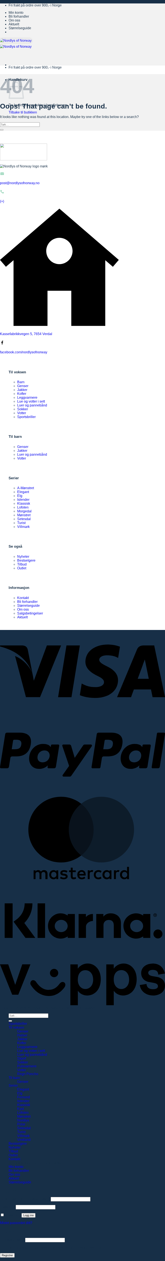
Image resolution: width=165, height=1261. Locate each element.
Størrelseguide (20, 28)
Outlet (21, 568)
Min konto (16, 12)
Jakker (22, 390)
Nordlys (23, 1120)
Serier (13, 1085)
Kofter (21, 393)
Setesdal (24, 519)
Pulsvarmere (27, 1066)
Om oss (14, 20)
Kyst (20, 1109)
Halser (22, 1035)
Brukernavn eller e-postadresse (25, 1199)
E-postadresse (12, 1240)
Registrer (7, 1255)
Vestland (24, 1139)
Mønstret (24, 515)
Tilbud (22, 564)
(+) (2, 201)
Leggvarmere (27, 397)
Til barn (14, 1078)
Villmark (23, 527)
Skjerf (21, 1058)
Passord (7, 1207)
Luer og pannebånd (32, 405)
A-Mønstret (25, 488)
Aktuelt (14, 24)
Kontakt (23, 598)
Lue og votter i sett (31, 401)
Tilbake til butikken (23, 112)
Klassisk (23, 503)
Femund (23, 1097)
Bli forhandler (19, 16)
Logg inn (28, 1215)
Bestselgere (26, 560)
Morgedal (24, 511)
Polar (21, 1124)
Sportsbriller (26, 417)
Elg (19, 496)
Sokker (22, 409)
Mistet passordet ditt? (16, 1223)
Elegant (23, 492)
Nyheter (23, 556)
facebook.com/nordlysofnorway (23, 352)
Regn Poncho (27, 1074)
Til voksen (16, 1027)
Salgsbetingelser (30, 613)
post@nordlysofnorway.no (20, 183)
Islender (23, 499)
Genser (22, 386)
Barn (20, 382)
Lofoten (23, 507)
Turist (21, 523)
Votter (21, 413)
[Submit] (1, 129)
